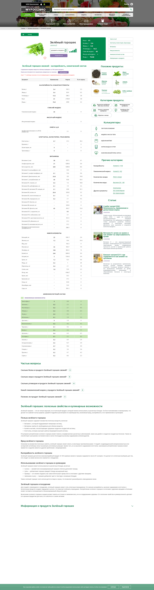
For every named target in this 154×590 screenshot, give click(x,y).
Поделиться (59, 55)
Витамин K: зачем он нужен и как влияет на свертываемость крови (116, 234)
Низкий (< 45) (117, 171)
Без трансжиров (118, 193)
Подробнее (125, 587)
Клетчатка (117, 188)
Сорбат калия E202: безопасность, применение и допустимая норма (115, 208)
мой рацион (63, 72)
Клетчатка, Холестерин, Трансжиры (120, 43)
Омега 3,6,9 (113, 39)
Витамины (113, 46)
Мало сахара (117, 177)
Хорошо (113, 587)
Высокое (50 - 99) (118, 182)
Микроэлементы (115, 50)
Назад (30, 34)
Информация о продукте (117, 58)
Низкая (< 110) (118, 166)
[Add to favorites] (45, 58)
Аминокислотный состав (117, 54)
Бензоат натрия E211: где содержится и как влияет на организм (115, 256)
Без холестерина (118, 191)
